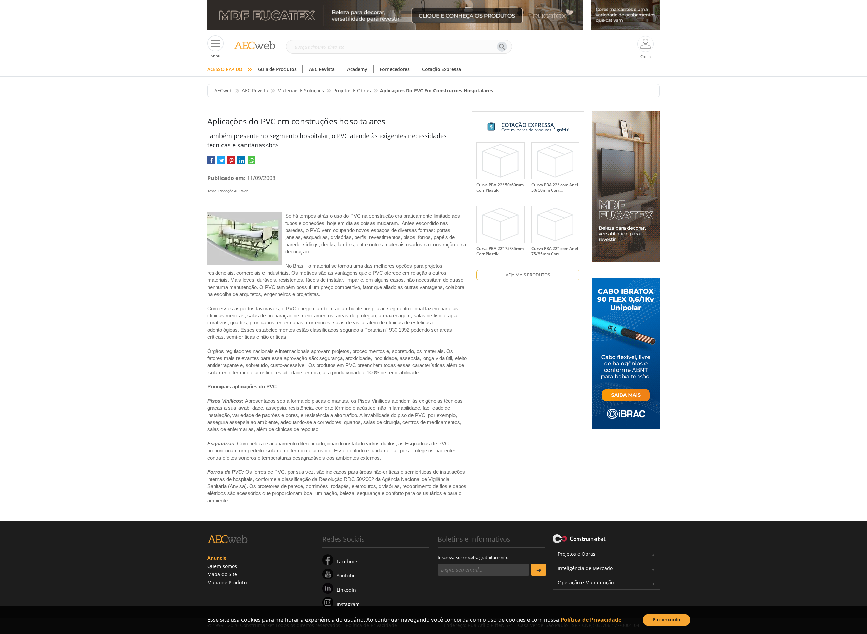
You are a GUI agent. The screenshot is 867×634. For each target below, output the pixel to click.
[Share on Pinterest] (231, 162)
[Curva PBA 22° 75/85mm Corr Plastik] (500, 224)
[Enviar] (538, 570)
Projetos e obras (352, 90)
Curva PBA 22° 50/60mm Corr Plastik (500, 187)
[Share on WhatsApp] (251, 162)
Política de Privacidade (591, 620)
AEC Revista (322, 69)
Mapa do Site (222, 574)
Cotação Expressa (441, 69)
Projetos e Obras (576, 554)
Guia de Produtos (277, 69)
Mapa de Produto (227, 582)
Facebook (347, 561)
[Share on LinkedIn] (241, 162)
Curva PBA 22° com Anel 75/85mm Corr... (554, 251)
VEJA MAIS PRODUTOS (528, 275)
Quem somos (222, 566)
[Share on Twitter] (221, 162)
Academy (357, 69)
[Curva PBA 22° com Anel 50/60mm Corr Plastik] (555, 161)
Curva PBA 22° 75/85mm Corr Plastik (500, 251)
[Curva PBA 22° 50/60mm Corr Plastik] (500, 161)
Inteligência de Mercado (585, 568)
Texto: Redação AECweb (227, 191)
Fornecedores (394, 69)
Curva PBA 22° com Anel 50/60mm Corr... (554, 187)
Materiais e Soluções (300, 90)
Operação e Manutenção (586, 582)
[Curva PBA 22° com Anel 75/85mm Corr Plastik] (555, 224)
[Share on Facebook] (211, 162)
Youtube (346, 575)
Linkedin (346, 590)
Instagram (348, 604)
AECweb (223, 90)
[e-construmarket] (579, 538)
